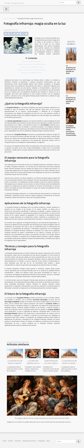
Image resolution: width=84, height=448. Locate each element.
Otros (48, 441)
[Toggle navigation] (6, 9)
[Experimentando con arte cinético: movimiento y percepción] (51, 353)
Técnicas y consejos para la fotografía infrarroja (31, 70)
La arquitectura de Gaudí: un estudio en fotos (71, 69)
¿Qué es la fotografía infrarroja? (31, 61)
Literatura (18, 441)
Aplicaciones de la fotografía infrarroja (31, 67)
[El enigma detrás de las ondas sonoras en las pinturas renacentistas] (71, 115)
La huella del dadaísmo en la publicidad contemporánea (32, 364)
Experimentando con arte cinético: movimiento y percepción (51, 364)
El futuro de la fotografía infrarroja (31, 72)
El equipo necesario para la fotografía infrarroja (31, 64)
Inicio (5, 18)
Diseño (10, 441)
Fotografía (12, 18)
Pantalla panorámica (29, 441)
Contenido (32, 58)
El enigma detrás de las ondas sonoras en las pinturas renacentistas (71, 130)
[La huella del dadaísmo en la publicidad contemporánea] (33, 353)
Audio (5, 441)
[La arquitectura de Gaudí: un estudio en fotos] (71, 55)
